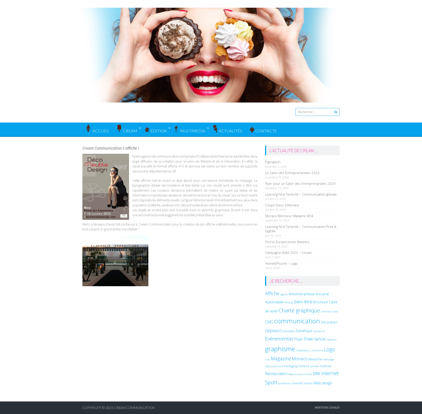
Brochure (320, 302)
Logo (329, 349)
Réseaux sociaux (296, 374)
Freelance (331, 339)
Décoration (329, 322)
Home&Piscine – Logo (281, 263)
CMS (269, 321)
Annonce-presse (302, 293)
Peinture (303, 366)
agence (284, 294)
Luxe (267, 359)
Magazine (281, 358)
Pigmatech (272, 162)
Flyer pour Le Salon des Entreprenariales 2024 (300, 183)
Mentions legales (327, 407)
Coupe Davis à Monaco (282, 205)
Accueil (100, 130)
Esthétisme (319, 331)
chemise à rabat (329, 311)
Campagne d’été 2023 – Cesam (288, 252)
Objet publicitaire (274, 366)
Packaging (290, 366)
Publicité (325, 366)
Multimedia (192, 130)
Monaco (299, 359)
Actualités (230, 130)
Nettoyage (328, 359)
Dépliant (273, 330)
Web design (322, 382)
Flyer (298, 339)
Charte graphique (299, 310)
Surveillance (284, 383)
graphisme (280, 348)
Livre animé (317, 350)
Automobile (274, 301)
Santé (309, 374)
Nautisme (315, 359)
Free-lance (315, 339)
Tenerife (297, 383)
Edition (159, 130)
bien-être (303, 302)
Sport (271, 382)
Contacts (265, 130)
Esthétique (304, 330)
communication (297, 321)
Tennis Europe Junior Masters (287, 242)
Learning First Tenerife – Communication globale (301, 194)
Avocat (288, 302)
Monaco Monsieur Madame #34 (289, 216)
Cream (130, 130)
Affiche (272, 293)
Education (288, 331)
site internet (326, 373)
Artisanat (322, 294)
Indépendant (303, 350)
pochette (314, 366)
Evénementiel (279, 338)
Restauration (276, 373)
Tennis (308, 383)
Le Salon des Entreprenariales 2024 (292, 172)
